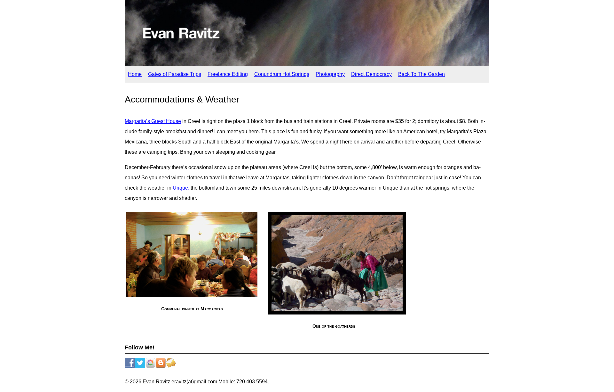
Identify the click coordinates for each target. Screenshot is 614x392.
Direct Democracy (371, 74)
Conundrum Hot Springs (281, 74)
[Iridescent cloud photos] (307, 64)
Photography (330, 74)
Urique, (181, 188)
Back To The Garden (421, 74)
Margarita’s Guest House (153, 121)
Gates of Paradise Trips (174, 74)
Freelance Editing (228, 74)
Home (135, 74)
